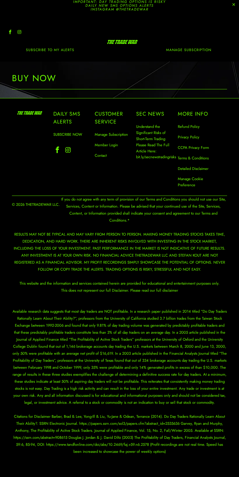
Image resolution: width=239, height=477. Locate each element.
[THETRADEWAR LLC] (122, 42)
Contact (101, 155)
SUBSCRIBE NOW (67, 134)
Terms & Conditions (193, 158)
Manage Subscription (111, 134)
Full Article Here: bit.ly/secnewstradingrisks (156, 151)
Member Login (106, 145)
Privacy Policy (188, 137)
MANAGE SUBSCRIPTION (188, 50)
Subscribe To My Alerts (50, 50)
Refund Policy (189, 126)
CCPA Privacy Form (193, 147)
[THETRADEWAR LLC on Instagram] (19, 32)
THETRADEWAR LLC (42, 204)
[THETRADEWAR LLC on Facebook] (9, 32)
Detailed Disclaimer (193, 168)
